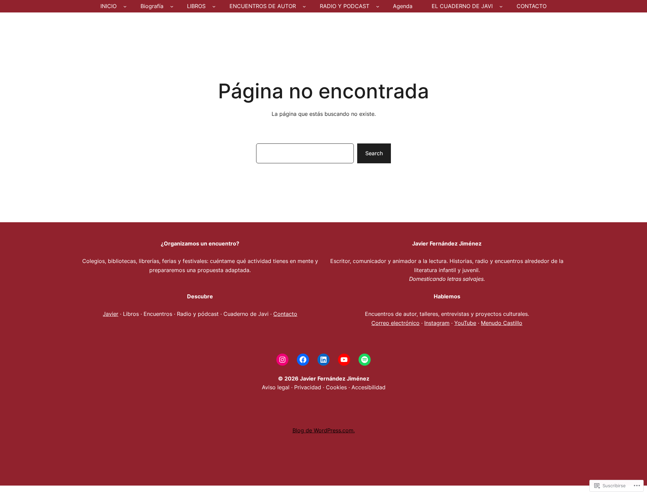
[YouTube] (344, 360)
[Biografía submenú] (172, 6)
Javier (110, 313)
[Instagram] (282, 360)
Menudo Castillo (501, 323)
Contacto (285, 313)
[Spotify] (365, 360)
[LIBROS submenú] (214, 6)
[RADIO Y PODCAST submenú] (377, 6)
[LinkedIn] (323, 360)
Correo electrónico (395, 323)
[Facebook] (303, 360)
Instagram (437, 323)
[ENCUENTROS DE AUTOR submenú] (304, 6)
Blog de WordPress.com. (323, 430)
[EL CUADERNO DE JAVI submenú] (501, 6)
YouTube (465, 323)
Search (374, 153)
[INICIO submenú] (125, 6)
